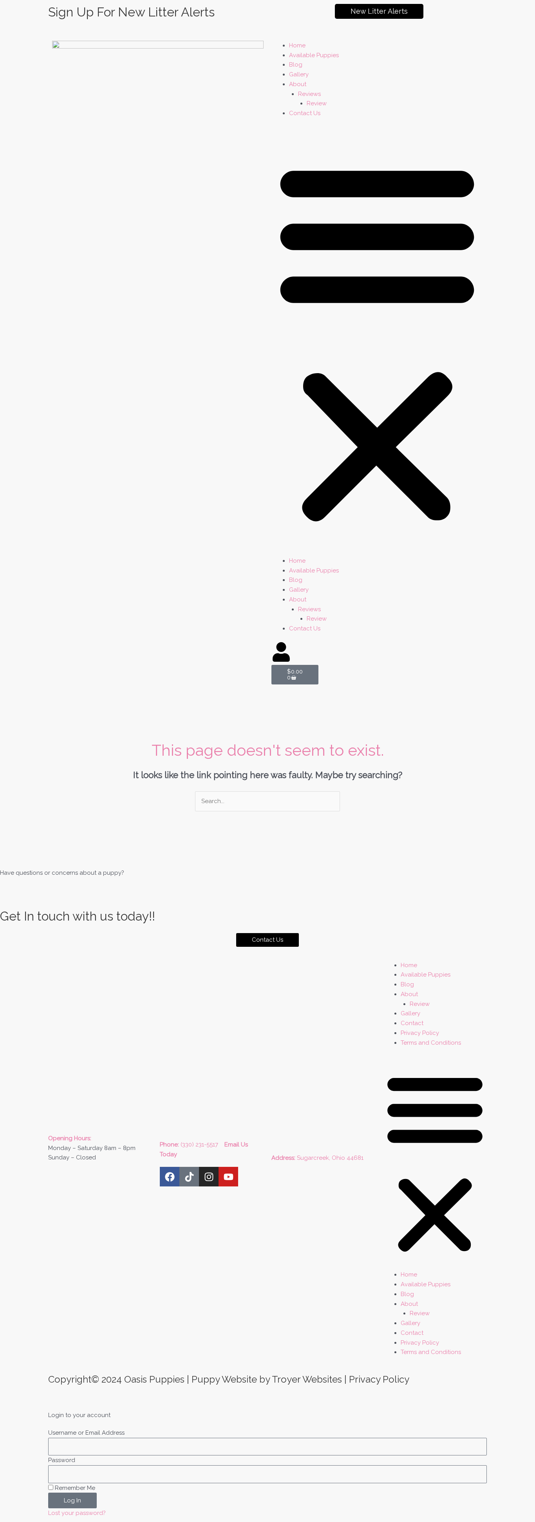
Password (61, 1460)
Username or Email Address (86, 1432)
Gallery (299, 74)
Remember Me (74, 1487)
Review (317, 103)
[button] (377, 341)
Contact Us (304, 113)
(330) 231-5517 (202, 1144)
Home (297, 45)
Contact (412, 1023)
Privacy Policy (420, 1032)
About (297, 84)
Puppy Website (224, 1379)
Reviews (309, 93)
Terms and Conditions (431, 1042)
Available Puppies (314, 55)
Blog (295, 64)
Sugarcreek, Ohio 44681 (330, 1157)
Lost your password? (77, 1513)
